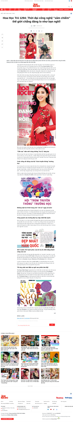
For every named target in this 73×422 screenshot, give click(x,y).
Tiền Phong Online (29, 0)
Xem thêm (71, 9)
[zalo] (57, 409)
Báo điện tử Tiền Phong (36, 5)
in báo (39, 31)
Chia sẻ (2, 38)
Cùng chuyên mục (7, 333)
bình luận (42, 31)
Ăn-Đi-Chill (43, 9)
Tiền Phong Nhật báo (38, 0)
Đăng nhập (19, 318)
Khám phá (10, 9)
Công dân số (20, 403)
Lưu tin (2, 41)
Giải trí (15, 9)
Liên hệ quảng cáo (21, 406)
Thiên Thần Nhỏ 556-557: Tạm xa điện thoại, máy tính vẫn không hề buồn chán (49, 365)
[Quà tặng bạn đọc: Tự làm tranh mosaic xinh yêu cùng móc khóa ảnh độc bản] (50, 373)
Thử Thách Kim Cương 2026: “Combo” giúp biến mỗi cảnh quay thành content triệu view (49, 349)
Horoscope (66, 9)
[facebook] (69, 1)
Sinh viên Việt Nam (49, 0)
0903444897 (35, 407)
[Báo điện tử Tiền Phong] (59, 398)
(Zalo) (25, 407)
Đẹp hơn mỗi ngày (26, 9)
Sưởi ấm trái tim (46, 401)
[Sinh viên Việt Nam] (68, 398)
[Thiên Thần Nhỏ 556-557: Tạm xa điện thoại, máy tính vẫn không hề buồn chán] (50, 357)
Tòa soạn (3, 406)
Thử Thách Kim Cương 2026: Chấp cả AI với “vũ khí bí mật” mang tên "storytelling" (9, 381)
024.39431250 (4, 410)
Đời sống (5, 9)
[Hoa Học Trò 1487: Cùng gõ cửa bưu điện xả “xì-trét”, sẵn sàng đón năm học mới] (10, 357)
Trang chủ (2, 9)
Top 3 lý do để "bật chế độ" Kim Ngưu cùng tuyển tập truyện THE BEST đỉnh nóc (9, 349)
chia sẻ (31, 31)
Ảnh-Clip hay (49, 9)
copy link (36, 31)
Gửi (52, 324)
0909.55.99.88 (21, 407)
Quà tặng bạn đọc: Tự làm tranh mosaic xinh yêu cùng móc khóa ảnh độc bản (50, 381)
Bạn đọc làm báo (7, 418)
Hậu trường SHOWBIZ (35, 9)
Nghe (2, 34)
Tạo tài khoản (27, 318)
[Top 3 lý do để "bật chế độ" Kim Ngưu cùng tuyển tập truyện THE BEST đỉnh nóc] (10, 340)
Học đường (19, 9)
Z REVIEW (55, 9)
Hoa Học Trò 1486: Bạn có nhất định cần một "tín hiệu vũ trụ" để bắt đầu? (30, 381)
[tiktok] (54, 409)
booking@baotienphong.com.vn (24, 409)
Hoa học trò (4, 396)
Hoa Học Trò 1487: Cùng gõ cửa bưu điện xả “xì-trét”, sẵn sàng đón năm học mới (10, 365)
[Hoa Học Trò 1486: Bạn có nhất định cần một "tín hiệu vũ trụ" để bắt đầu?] (30, 373)
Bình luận (2, 44)
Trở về (2, 47)
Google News (71, 13)
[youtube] (71, 1)
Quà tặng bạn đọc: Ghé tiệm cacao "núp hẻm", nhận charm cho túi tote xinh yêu (29, 349)
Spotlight (61, 9)
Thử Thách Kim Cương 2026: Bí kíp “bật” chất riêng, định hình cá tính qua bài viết (29, 365)
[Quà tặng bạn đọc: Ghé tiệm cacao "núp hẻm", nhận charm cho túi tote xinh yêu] (30, 340)
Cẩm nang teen (63, 401)
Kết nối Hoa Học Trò (8, 13)
